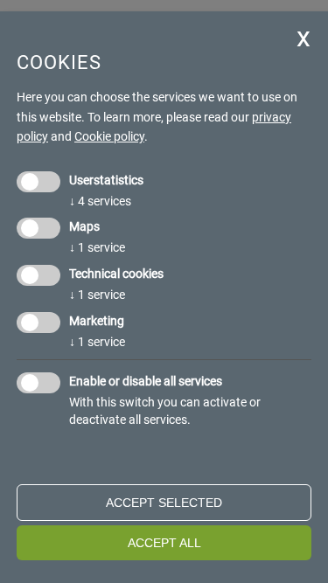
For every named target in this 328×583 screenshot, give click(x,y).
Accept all (164, 543)
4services (100, 201)
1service (97, 247)
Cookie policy (109, 136)
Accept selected (164, 503)
